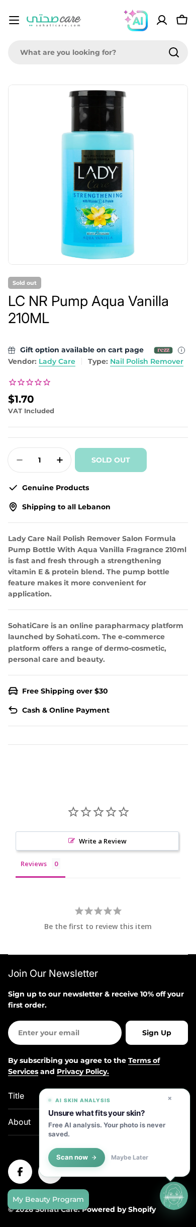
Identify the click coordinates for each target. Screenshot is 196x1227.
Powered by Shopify (119, 1209)
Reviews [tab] (34, 863)
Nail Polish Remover (146, 361)
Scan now (72, 1157)
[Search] (174, 52)
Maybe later (129, 1157)
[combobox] (98, 52)
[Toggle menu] (14, 20)
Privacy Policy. (83, 1071)
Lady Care (57, 361)
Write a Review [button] (103, 841)
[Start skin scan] (174, 1196)
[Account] (162, 20)
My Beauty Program (48, 1199)
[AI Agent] (136, 20)
